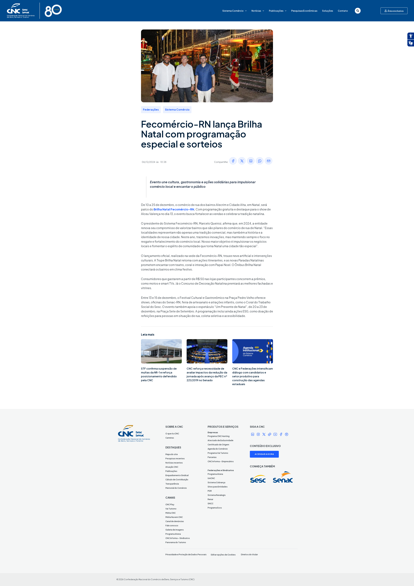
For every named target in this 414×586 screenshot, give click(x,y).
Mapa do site (171, 454)
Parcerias (212, 457)
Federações (151, 109)
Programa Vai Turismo (218, 453)
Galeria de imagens (174, 530)
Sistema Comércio (233, 10)
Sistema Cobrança (216, 482)
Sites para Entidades (218, 486)
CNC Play (169, 504)
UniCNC (211, 478)
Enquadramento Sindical (177, 475)
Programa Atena (173, 534)
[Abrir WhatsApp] (406, 578)
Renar (210, 499)
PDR (210, 491)
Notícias (256, 10)
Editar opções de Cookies (223, 554)
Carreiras (169, 438)
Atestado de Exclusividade (220, 440)
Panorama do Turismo (175, 542)
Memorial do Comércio (176, 488)
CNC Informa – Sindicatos (177, 538)
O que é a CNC (172, 433)
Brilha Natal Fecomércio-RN (174, 209)
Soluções (327, 10)
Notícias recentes (174, 463)
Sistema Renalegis (217, 495)
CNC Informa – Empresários (221, 461)
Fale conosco (171, 525)
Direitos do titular (249, 554)
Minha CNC (170, 513)
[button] (233, 160)
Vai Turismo (170, 508)
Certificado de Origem (218, 444)
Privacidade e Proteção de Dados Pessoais (186, 554)
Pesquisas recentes (175, 458)
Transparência (172, 484)
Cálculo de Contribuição (176, 479)
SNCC (210, 503)
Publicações (276, 10)
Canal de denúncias (174, 521)
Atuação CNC (171, 467)
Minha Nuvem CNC (174, 517)
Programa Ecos (215, 508)
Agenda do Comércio (218, 449)
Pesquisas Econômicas (304, 10)
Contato (343, 10)
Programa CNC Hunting (218, 436)
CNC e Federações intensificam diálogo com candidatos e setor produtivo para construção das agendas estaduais (252, 376)
